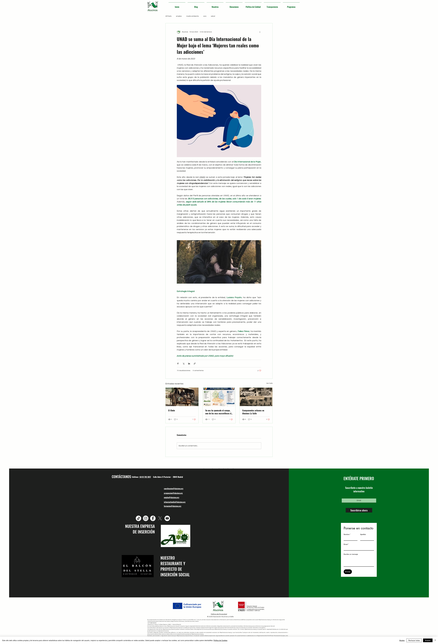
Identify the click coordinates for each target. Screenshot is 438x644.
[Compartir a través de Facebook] (178, 363)
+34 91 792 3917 (145, 477)
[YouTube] (167, 518)
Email (346, 544)
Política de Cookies (220, 640)
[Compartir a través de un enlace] (195, 363)
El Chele (171, 410)
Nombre (347, 534)
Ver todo (269, 383)
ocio (204, 16)
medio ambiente (192, 16)
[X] (160, 518)
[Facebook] (153, 518)
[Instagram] (145, 518)
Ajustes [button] (402, 640)
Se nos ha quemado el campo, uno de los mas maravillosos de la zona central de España (218, 412)
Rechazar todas (414, 640)
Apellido (363, 534)
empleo (179, 16)
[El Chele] (182, 397)
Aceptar (428, 640)
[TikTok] (138, 518)
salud (213, 16)
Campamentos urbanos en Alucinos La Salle (253, 412)
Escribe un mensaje (351, 554)
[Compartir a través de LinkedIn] (189, 363)
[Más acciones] (259, 32)
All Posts (168, 16)
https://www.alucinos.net (173, 626)
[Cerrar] (435, 640)
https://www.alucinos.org (264, 619)
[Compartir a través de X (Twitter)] (183, 363)
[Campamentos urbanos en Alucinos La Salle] (256, 397)
